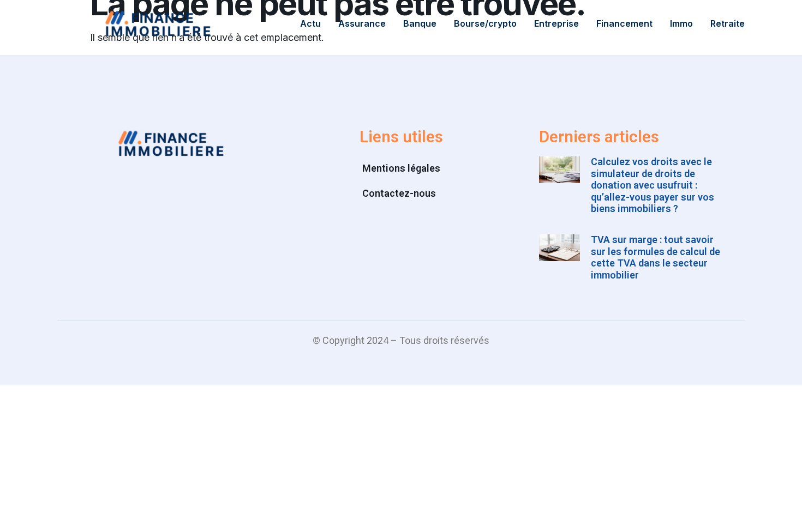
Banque (419, 23)
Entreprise (556, 23)
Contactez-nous (399, 193)
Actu (310, 23)
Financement (624, 23)
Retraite (727, 23)
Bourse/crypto (485, 23)
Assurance (362, 23)
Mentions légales (401, 168)
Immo (681, 23)
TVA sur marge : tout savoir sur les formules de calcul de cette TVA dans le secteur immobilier (655, 257)
